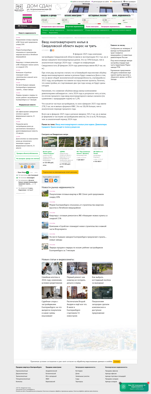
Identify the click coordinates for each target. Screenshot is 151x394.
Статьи (44, 33)
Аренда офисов (110, 373)
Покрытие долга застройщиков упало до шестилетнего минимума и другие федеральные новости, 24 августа (27, 128)
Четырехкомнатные (23, 379)
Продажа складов (111, 379)
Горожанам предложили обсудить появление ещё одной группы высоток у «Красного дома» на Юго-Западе (121, 74)
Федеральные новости (27, 105)
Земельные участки (82, 376)
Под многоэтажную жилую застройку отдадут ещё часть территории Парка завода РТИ (121, 63)
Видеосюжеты (53, 33)
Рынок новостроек (92, 27)
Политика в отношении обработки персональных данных (58, 391)
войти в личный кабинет (81, 2)
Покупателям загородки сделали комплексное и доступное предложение (100, 307)
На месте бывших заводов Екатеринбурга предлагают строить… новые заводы (26, 87)
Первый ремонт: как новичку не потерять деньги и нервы (76, 280)
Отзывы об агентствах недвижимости (97, 30)
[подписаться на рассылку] (22, 166)
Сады (77, 379)
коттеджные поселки (97, 15)
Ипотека (128, 27)
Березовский (50, 381)
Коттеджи (79, 371)
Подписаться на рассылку (60, 172)
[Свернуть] (120, 383)
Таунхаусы (79, 381)
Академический (51, 371)
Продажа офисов (111, 371)
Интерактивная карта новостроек (53, 27)
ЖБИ (47, 379)
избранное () (117, 2)
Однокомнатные (22, 371)
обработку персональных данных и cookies (94, 361)
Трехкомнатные (21, 376)
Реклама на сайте (20, 391)
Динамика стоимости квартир (121, 30)
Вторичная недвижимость (74, 27)
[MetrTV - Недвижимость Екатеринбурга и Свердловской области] (27, 18)
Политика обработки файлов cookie (83, 391)
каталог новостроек (73, 15)
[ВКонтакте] (51, 50)
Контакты (95, 391)
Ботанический (51, 373)
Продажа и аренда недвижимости (53, 30)
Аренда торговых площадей (115, 376)
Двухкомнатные (21, 373)
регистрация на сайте (101, 2)
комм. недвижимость (121, 15)
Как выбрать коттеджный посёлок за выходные (101, 280)
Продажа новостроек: (54, 367)
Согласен (117, 361)
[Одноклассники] (53, 50)
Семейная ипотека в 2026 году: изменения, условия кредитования (52, 280)
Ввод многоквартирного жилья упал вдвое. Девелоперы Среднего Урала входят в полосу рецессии (74, 125)
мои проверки (130, 2)
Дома (77, 373)
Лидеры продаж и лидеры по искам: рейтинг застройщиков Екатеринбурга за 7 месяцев (27, 97)
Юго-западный (51, 376)
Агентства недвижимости (75, 30)
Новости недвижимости (27, 33)
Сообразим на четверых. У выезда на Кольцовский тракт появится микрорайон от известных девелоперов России (121, 52)
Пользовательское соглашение (34, 391)
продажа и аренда (49, 15)
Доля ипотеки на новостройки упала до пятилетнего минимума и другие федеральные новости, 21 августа (27, 143)
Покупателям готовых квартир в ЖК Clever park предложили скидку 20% (27, 42)
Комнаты (19, 381)
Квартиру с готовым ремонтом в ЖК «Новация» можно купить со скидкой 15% (27, 64)
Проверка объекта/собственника (27, 153)
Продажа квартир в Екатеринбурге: (29, 367)
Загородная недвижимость (110, 27)
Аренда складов (111, 381)
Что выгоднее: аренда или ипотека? (27, 158)
